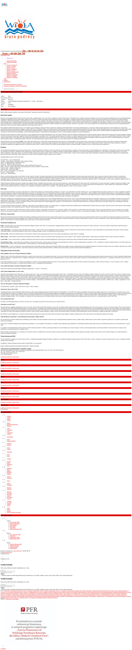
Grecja (8, 447)
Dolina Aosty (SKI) (14, 545)
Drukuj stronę (15, 356)
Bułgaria (9, 425)
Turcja (8, 505)
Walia (8, 508)
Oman (8, 480)
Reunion (9, 487)
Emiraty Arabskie (11, 441)
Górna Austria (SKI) (15, 523)
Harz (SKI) (12, 536)
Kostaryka (9, 464)
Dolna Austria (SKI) (15, 522)
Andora (9, 417)
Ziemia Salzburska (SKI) (16, 529)
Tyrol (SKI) (12, 527)
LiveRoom (3, 648)
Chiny (8, 428)
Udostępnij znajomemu (6, 356)
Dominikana (10, 436)
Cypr (8, 431)
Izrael (8, 456)
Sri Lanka (9, 494)
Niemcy (9, 476)
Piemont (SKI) (13, 548)
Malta (8, 469)
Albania (9, 416)
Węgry (8, 509)
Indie (8, 454)
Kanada (9, 461)
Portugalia (9, 485)
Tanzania (9, 502)
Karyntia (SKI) (13, 525)
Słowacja (9, 491)
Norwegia (9, 478)
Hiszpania (9, 452)
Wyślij (2, 573)
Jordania (9, 458)
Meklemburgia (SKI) (15, 538)
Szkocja (9, 496)
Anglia (8, 419)
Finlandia (9, 443)
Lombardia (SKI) (14, 547)
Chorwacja (9, 430)
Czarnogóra (10, 432)
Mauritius (9, 472)
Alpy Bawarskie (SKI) (15, 534)
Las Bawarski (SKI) (14, 537)
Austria (8, 420)
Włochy (9, 511)
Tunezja (9, 504)
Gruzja (8, 449)
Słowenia (9, 493)
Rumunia (9, 489)
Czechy (9, 434)
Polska (8, 483)
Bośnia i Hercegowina (12, 424)
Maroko (9, 471)
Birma (8, 423)
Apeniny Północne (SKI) (16, 544)
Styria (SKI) (13, 526)
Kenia (8, 463)
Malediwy (9, 468)
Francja (9, 445)
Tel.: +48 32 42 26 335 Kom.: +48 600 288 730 (22, 52)
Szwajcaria (9, 497)
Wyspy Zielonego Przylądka (14, 512)
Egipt (8, 439)
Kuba (8, 465)
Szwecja (9, 498)
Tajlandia (9, 501)
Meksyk (9, 474)
